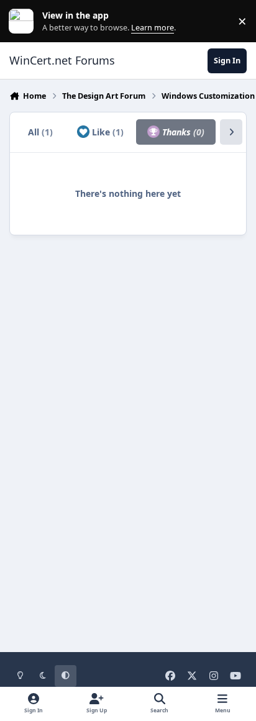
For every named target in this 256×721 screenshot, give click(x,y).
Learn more (24, 21)
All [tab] (40, 132)
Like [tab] (106, 132)
